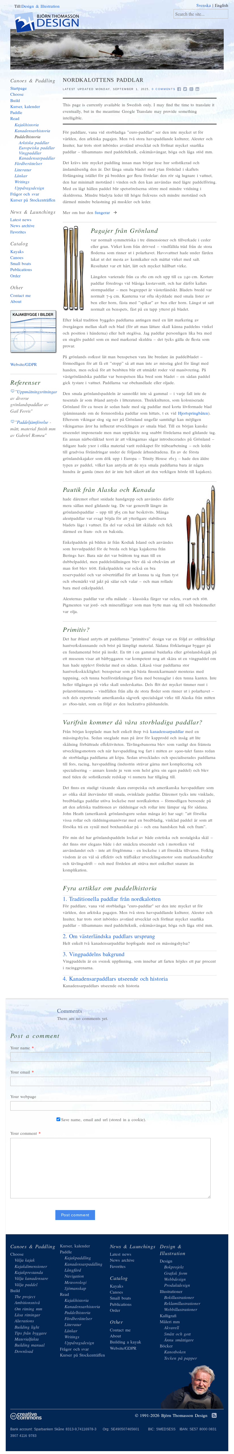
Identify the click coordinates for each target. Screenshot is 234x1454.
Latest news (21, 219)
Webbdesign (175, 1279)
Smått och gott (177, 1334)
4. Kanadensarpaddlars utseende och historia (115, 978)
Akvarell (171, 1327)
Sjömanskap (75, 1288)
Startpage (18, 88)
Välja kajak (25, 1260)
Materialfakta (27, 1339)
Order (15, 275)
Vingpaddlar (30, 153)
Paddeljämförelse (32, 422)
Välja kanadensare (32, 1278)
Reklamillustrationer (182, 1303)
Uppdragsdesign (29, 188)
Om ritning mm (28, 1309)
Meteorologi (75, 1282)
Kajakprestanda (29, 1272)
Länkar (21, 175)
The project (25, 1296)
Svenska (203, 5)
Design (166, 1261)
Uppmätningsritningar (37, 391)
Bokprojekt (173, 1267)
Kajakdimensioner (31, 1266)
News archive (22, 225)
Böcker (166, 1346)
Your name (20, 1047)
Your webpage (23, 1096)
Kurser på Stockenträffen (32, 200)
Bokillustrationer (179, 1297)
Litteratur (23, 169)
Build (15, 100)
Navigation (74, 1276)
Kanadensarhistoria (32, 130)
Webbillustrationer (180, 1309)
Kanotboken (175, 1352)
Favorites (18, 232)
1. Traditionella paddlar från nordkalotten (112, 899)
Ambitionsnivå (27, 1302)
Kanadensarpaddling (83, 1264)
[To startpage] (51, 23)
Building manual (30, 1345)
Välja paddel (26, 1284)
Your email (20, 1072)
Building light (27, 1327)
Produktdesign (177, 1285)
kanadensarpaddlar (167, 731)
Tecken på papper (180, 1358)
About (15, 301)
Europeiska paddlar (37, 147)
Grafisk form (175, 1273)
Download (24, 1351)
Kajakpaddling (77, 1257)
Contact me (20, 295)
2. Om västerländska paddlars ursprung (109, 936)
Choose (17, 94)
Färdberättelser (28, 163)
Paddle (16, 112)
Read (14, 118)
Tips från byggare (31, 1333)
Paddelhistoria (28, 136)
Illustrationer (171, 1291)
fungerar (103, 212)
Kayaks (17, 251)
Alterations (24, 1320)
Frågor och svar (24, 194)
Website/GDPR (23, 364)
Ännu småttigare (179, 1340)
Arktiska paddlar (34, 142)
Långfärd (72, 1270)
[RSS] (214, 1416)
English (221, 5)
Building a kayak (34, 333)
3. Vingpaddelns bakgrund (93, 954)
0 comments (163, 89)
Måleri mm (170, 1321)
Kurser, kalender (25, 106)
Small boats (20, 263)
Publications (21, 269)
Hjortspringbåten (193, 413)
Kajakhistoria (27, 124)
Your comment (23, 1133)
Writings (22, 181)
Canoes (16, 257)
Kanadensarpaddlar (37, 158)
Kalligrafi (168, 1315)
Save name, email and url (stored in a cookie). (103, 1119)
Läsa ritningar (28, 1314)
